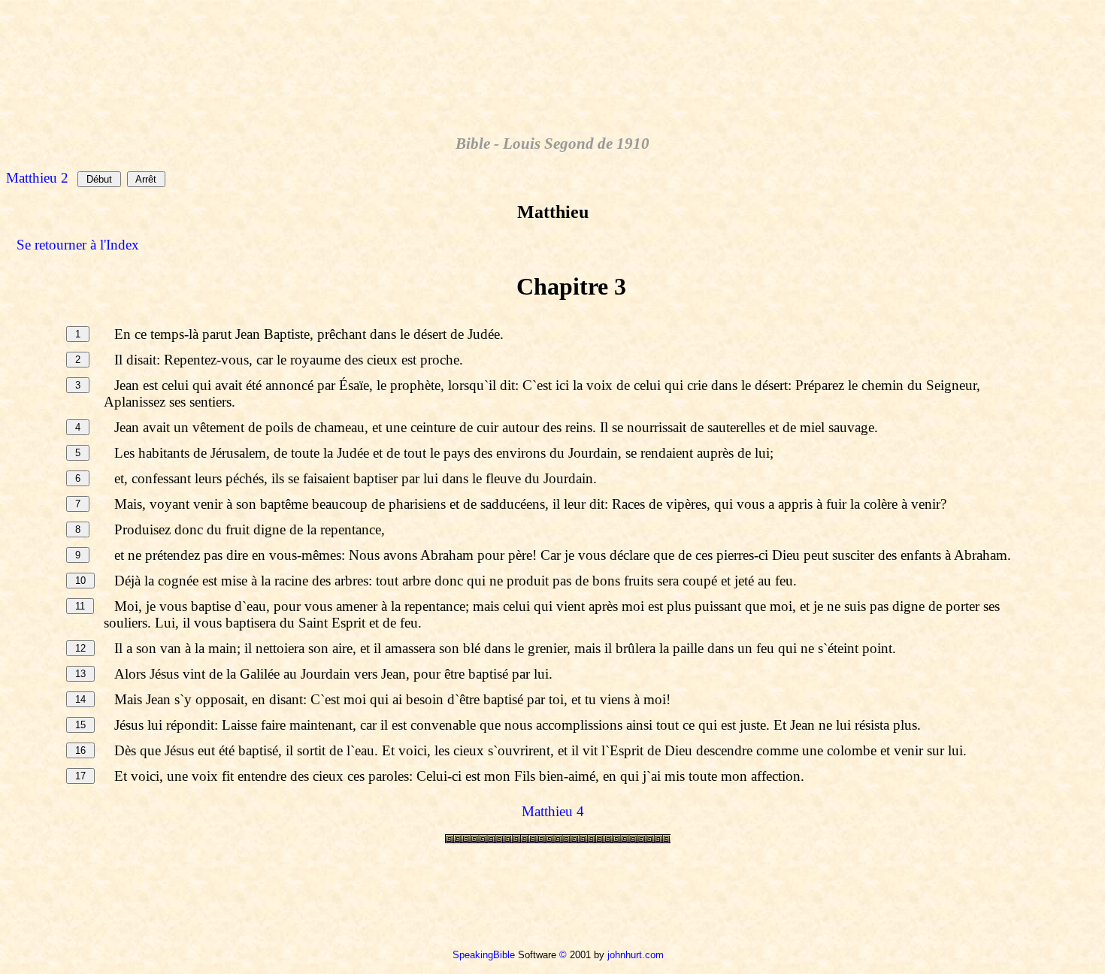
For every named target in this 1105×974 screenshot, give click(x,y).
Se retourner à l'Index (78, 245)
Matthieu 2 (37, 178)
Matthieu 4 (553, 811)
